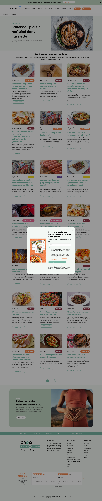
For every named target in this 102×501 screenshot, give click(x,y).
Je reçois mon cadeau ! (57, 262)
